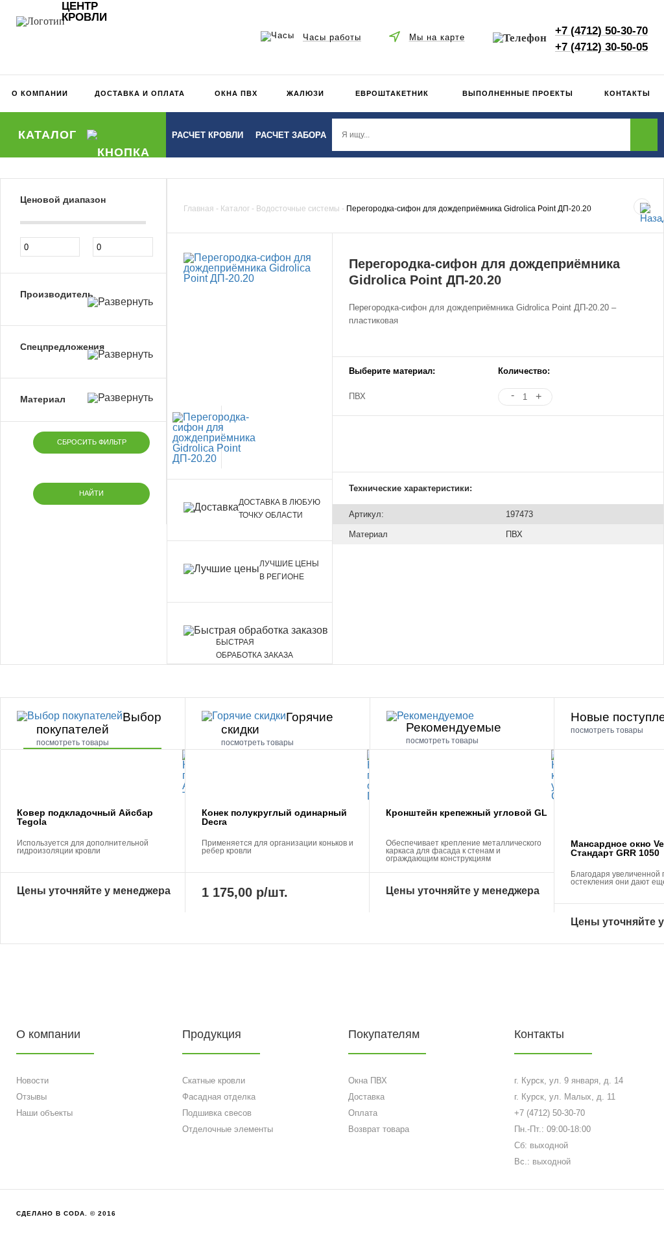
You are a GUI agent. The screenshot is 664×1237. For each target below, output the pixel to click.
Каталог (47, 134)
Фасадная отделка (218, 1097)
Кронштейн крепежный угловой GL (466, 812)
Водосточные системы (298, 208)
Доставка (366, 1097)
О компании (40, 93)
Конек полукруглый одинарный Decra (274, 817)
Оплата (362, 1113)
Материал (42, 399)
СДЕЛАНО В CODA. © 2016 (66, 1213)
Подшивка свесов (217, 1113)
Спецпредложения (62, 346)
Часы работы (332, 36)
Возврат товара (378, 1129)
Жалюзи (305, 93)
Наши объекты (44, 1113)
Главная (199, 208)
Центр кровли (84, 12)
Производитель (56, 294)
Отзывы (31, 1097)
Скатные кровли (213, 1080)
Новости (32, 1080)
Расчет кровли (207, 135)
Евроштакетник (392, 93)
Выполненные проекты (517, 93)
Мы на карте (437, 36)
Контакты (627, 93)
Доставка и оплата (140, 93)
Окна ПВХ (236, 93)
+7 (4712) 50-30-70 (601, 30)
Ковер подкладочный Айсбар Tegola (85, 817)
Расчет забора (290, 135)
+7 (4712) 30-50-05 (601, 46)
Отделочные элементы (227, 1129)
